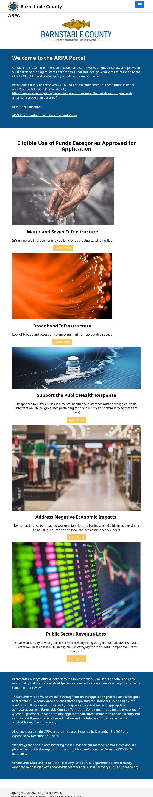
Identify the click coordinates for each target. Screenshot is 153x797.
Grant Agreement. (27, 714)
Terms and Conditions (85, 710)
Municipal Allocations (27, 107)
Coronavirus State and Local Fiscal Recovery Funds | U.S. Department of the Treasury (72, 763)
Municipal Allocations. (67, 683)
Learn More (63, 247)
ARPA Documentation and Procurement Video (44, 115)
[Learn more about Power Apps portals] (13, 33)
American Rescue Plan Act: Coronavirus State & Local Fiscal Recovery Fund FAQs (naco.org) (76, 767)
